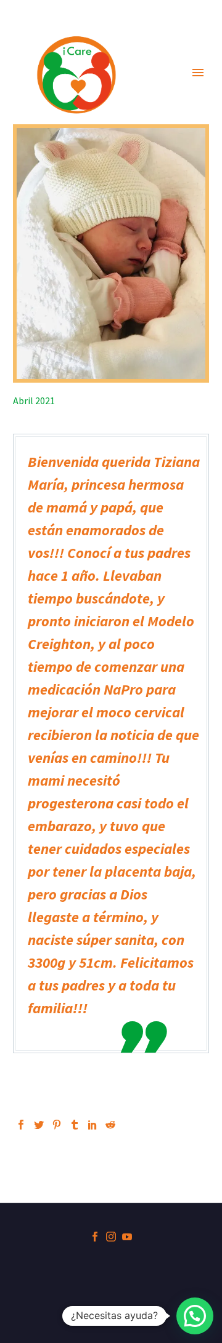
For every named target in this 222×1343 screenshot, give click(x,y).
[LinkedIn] (92, 1125)
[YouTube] (127, 1236)
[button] (194, 1315)
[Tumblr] (75, 1125)
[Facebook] (21, 1125)
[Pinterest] (57, 1125)
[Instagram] (111, 1236)
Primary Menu (198, 72)
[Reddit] (110, 1125)
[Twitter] (39, 1125)
